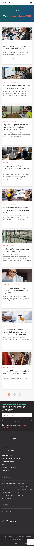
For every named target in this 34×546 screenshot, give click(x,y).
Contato (5, 470)
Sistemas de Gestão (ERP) (11, 458)
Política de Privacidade (27, 543)
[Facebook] (3, 521)
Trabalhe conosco (9, 467)
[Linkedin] (11, 521)
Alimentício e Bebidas (8, 483)
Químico (20, 492)
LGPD (15, 543)
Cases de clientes (8, 461)
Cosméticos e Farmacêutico (6, 491)
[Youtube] (15, 521)
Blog (3, 464)
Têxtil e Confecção (23, 495)
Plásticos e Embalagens (25, 489)
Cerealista (5, 486)
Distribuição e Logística (9, 495)
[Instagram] (7, 521)
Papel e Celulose (23, 486)
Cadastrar (17, 421)
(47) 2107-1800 (8, 450)
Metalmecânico (6, 498)
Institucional (7, 455)
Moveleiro (21, 483)
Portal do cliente (7, 511)
